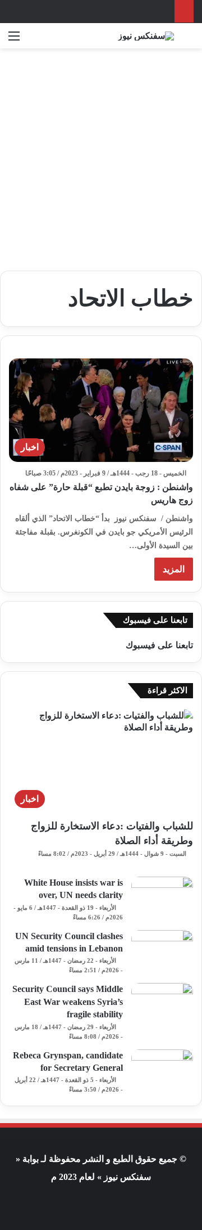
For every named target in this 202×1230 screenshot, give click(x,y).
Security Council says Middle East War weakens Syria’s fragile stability (67, 1001)
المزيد (174, 569)
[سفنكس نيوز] (146, 36)
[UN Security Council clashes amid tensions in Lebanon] (162, 951)
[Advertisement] (101, 155)
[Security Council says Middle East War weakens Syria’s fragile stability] (162, 1004)
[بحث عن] (188, 40)
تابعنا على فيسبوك (159, 645)
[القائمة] (14, 40)
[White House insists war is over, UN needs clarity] (162, 898)
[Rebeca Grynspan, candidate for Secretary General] (162, 1070)
